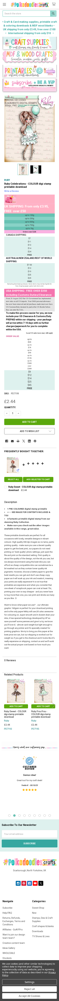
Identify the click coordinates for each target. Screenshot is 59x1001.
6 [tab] (34, 815)
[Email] (12, 441)
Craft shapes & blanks (43, 926)
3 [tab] (19, 815)
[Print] (18, 441)
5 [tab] (29, 815)
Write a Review (11, 191)
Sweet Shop (38, 908)
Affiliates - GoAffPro (13, 929)
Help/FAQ (7, 913)
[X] (23, 441)
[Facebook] (6, 441)
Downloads (37, 931)
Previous (5, 705)
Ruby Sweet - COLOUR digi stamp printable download (15, 714)
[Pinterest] (35, 441)
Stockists (7, 958)
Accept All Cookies (29, 996)
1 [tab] (9, 815)
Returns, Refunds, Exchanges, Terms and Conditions (14, 921)
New (34, 913)
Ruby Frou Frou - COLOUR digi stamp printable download (41, 714)
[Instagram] (18, 883)
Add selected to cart (38, 479)
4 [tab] (24, 815)
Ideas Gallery (9, 948)
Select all (13, 479)
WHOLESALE (9, 953)
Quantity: (10, 407)
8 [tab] (44, 815)
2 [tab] (14, 815)
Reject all (29, 989)
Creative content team (14, 943)
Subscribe (7, 908)
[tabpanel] (29, 781)
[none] (29, 128)
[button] (29, 44)
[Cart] (54, 4)
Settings (29, 982)
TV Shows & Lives (41, 936)
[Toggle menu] (4, 4)
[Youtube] (35, 883)
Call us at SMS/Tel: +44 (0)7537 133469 (29, 875)
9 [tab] (49, 815)
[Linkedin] (29, 441)
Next (53, 705)
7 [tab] (39, 815)
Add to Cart (16, 706)
